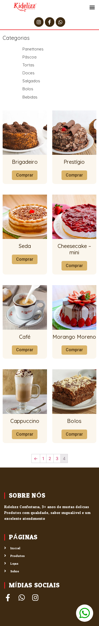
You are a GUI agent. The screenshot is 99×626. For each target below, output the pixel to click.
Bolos (27, 88)
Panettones (33, 49)
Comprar (24, 175)
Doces (28, 72)
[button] (92, 7)
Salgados (31, 80)
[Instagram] (39, 22)
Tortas (28, 64)
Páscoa (29, 56)
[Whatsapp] (60, 22)
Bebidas (29, 97)
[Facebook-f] (49, 22)
